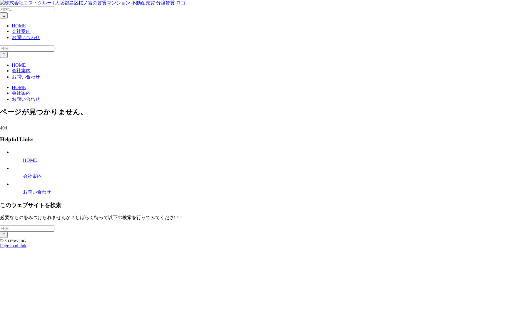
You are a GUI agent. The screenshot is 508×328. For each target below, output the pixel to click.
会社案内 (32, 176)
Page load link (13, 245)
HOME (30, 160)
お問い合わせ (37, 191)
